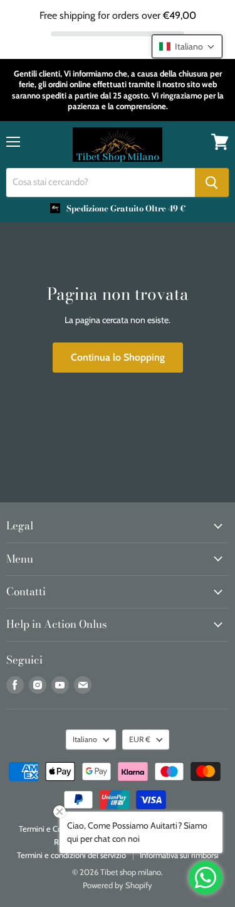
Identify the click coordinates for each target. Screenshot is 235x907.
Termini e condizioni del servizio (71, 855)
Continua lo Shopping (118, 357)
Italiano (85, 739)
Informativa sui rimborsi (179, 855)
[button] (187, 46)
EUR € (139, 739)
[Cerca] (212, 182)
